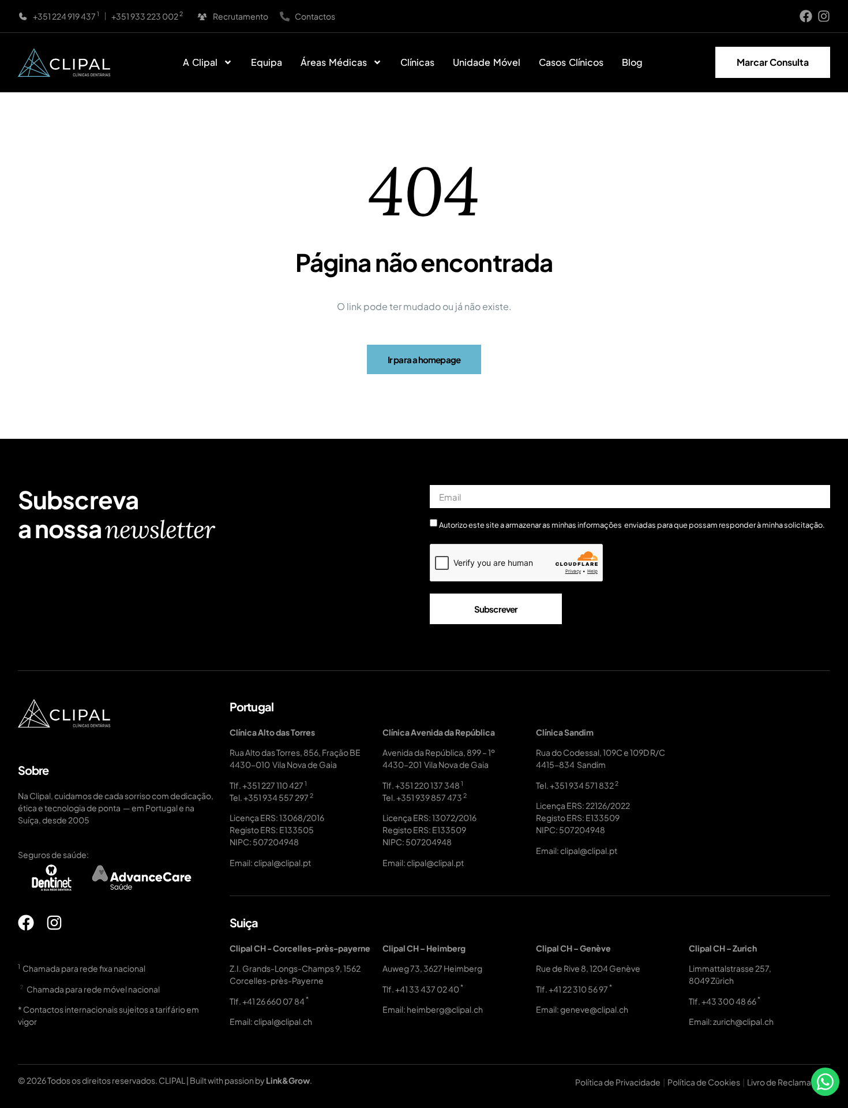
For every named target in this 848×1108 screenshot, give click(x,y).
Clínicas (417, 62)
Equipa (266, 62)
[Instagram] (823, 16)
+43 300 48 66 (728, 1001)
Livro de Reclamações (788, 1082)
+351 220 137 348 (427, 785)
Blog (632, 62)
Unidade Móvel (486, 62)
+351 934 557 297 (276, 797)
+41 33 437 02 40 (427, 989)
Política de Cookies (703, 1082)
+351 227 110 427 (272, 785)
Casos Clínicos (571, 62)
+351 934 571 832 (582, 785)
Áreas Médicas (334, 62)
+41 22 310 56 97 (578, 989)
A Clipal (200, 62)
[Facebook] (806, 16)
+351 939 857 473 (429, 797)
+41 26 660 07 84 (273, 1001)
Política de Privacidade (618, 1082)
